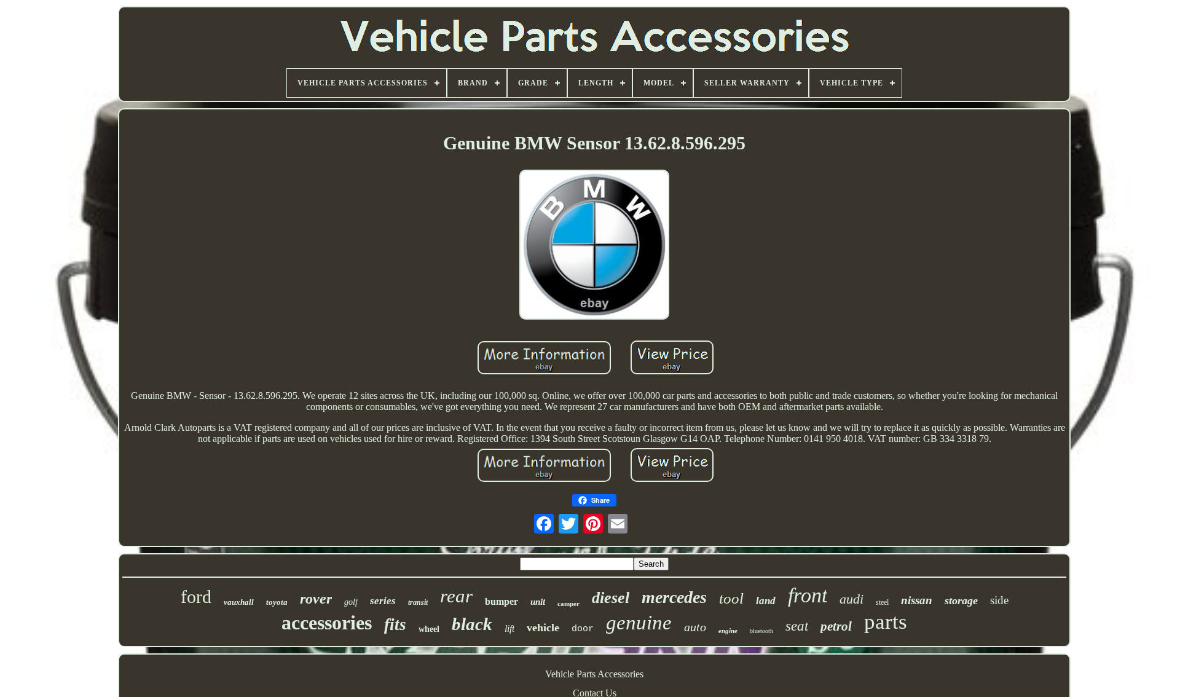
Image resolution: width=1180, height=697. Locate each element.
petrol (836, 626)
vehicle (543, 627)
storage (961, 600)
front (807, 595)
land (766, 601)
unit (537, 602)
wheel (429, 629)
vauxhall (239, 602)
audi (851, 599)
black (472, 624)
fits (395, 624)
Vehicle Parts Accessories (594, 674)
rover (316, 599)
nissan (916, 600)
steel (882, 602)
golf (351, 602)
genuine (639, 623)
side (999, 600)
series (383, 601)
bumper (501, 601)
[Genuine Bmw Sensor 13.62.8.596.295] (594, 245)
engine (728, 630)
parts (885, 622)
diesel (610, 598)
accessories (326, 623)
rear (456, 596)
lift (509, 628)
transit (418, 602)
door (583, 629)
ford (196, 596)
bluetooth (761, 631)
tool (731, 598)
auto (695, 627)
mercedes (674, 597)
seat (796, 626)
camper (568, 603)
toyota (277, 602)
